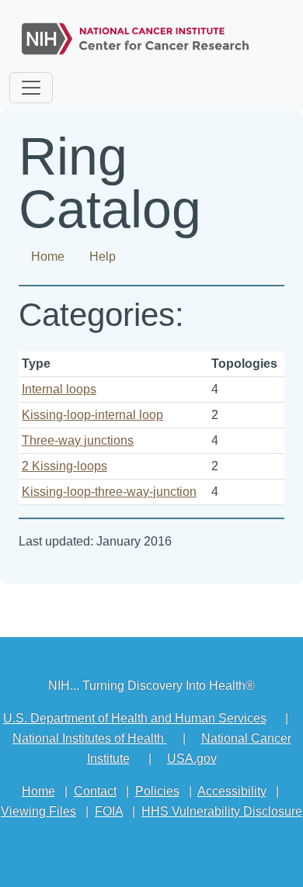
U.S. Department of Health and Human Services (134, 718)
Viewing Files (38, 811)
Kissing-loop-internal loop (92, 414)
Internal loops (59, 389)
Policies (157, 791)
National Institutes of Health (89, 738)
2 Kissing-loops (64, 466)
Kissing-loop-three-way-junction (109, 491)
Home (47, 256)
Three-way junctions (78, 440)
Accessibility (231, 791)
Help (102, 256)
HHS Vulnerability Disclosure (221, 811)
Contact (95, 791)
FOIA (109, 811)
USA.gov (192, 758)
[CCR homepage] (135, 35)
